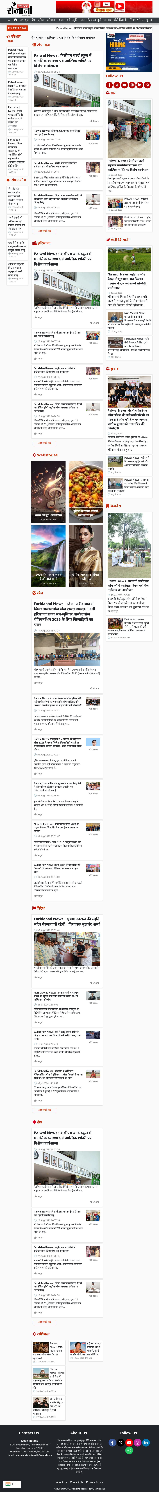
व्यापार (107, 20)
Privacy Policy (94, 1482)
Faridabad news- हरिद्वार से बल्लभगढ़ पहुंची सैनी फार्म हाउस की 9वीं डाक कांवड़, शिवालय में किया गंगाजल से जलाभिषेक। (128, 627)
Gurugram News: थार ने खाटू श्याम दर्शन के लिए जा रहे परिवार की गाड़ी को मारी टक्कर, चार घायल (57, 1036)
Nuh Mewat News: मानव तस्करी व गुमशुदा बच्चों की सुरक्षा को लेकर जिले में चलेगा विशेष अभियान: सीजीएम (56, 996)
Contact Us (76, 1482)
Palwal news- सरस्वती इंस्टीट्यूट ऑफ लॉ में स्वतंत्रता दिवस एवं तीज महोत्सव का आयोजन (128, 585)
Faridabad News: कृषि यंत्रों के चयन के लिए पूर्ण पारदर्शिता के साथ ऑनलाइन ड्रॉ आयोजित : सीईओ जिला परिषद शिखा (129, 347)
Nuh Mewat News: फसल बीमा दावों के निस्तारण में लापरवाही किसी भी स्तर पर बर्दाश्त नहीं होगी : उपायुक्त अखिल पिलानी (129, 321)
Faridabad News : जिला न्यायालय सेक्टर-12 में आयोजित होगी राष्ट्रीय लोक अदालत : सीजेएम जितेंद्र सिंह (16, 153)
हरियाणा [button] (51, 20)
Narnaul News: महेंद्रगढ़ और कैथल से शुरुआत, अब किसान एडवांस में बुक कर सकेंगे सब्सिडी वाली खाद (127, 281)
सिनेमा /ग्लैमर (136, 20)
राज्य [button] (61, 20)
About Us (61, 1482)
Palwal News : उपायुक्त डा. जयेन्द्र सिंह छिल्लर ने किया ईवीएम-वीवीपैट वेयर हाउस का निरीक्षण (128, 485)
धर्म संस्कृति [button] (72, 20)
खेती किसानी (120, 20)
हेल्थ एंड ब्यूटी (94, 20)
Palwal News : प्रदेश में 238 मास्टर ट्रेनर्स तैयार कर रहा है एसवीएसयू (17, 88)
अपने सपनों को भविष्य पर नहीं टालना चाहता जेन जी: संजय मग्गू (16, 223)
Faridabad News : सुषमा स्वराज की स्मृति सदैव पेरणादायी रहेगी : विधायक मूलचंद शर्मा (67, 922)
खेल (83, 20)
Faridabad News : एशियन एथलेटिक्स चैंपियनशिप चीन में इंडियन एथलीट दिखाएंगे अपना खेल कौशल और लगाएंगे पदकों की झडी (58, 1075)
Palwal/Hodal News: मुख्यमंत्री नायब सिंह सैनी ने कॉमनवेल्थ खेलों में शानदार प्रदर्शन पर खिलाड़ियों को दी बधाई (58, 787)
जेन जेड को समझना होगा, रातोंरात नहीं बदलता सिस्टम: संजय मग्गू (15, 196)
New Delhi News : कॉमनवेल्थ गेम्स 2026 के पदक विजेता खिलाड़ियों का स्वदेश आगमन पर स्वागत (56, 828)
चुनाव (149, 20)
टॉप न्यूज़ (24, 20)
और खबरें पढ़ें (44, 231)
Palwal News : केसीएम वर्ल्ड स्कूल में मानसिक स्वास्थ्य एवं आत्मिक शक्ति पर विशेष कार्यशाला (70, 28)
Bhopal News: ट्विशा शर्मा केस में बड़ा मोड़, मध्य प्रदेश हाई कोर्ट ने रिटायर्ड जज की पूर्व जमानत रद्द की (48, 1379)
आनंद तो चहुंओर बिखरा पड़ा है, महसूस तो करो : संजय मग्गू (16, 270)
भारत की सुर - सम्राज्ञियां (48, 515)
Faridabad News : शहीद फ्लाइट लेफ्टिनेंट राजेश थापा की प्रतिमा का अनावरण (15, 117)
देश (33, 20)
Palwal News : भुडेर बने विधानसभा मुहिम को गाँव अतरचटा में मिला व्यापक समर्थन (128, 463)
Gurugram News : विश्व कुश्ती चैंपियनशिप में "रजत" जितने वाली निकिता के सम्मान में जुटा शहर (57, 869)
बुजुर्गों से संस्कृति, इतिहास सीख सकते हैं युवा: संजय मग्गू (17, 246)
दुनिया (41, 20)
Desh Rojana (99, 1489)
